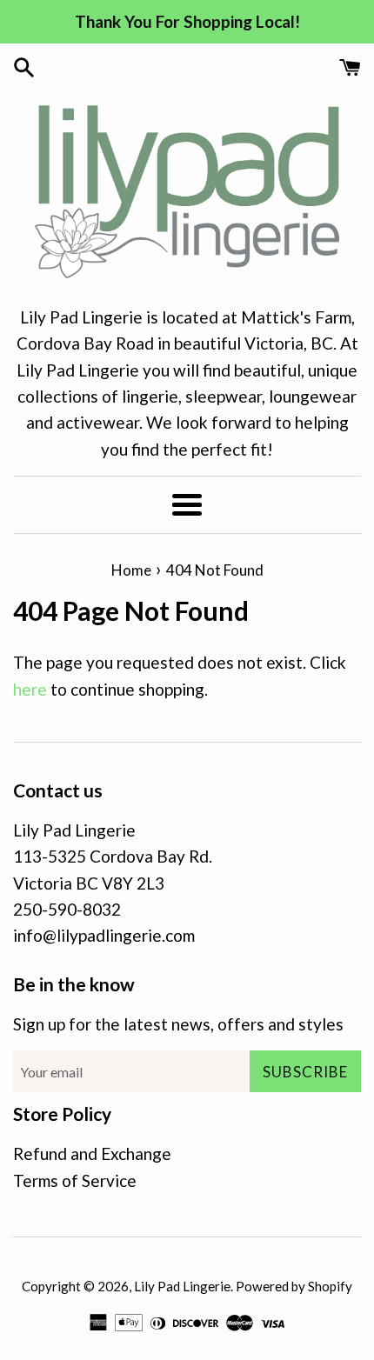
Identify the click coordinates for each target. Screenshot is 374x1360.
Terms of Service (75, 1180)
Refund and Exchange (92, 1153)
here (30, 689)
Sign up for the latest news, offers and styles (178, 1024)
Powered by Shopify (294, 1286)
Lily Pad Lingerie (182, 1286)
